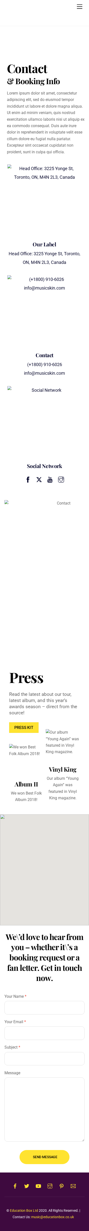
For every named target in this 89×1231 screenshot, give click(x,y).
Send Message (45, 1157)
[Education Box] (35, 16)
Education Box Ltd (24, 1211)
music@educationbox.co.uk (52, 1217)
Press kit (23, 727)
